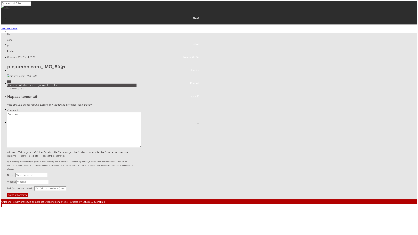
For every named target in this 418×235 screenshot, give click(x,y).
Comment (12, 110)
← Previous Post (15, 88)
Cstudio (86, 202)
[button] (198, 123)
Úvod (196, 18)
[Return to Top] (1, 205)
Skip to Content (9, 28)
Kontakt (194, 83)
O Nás (196, 31)
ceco (10, 40)
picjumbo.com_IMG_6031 (36, 67)
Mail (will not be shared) (20, 188)
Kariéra (195, 70)
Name (11, 175)
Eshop (196, 44)
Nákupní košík (191, 57)
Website (11, 181)
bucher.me (99, 202)
